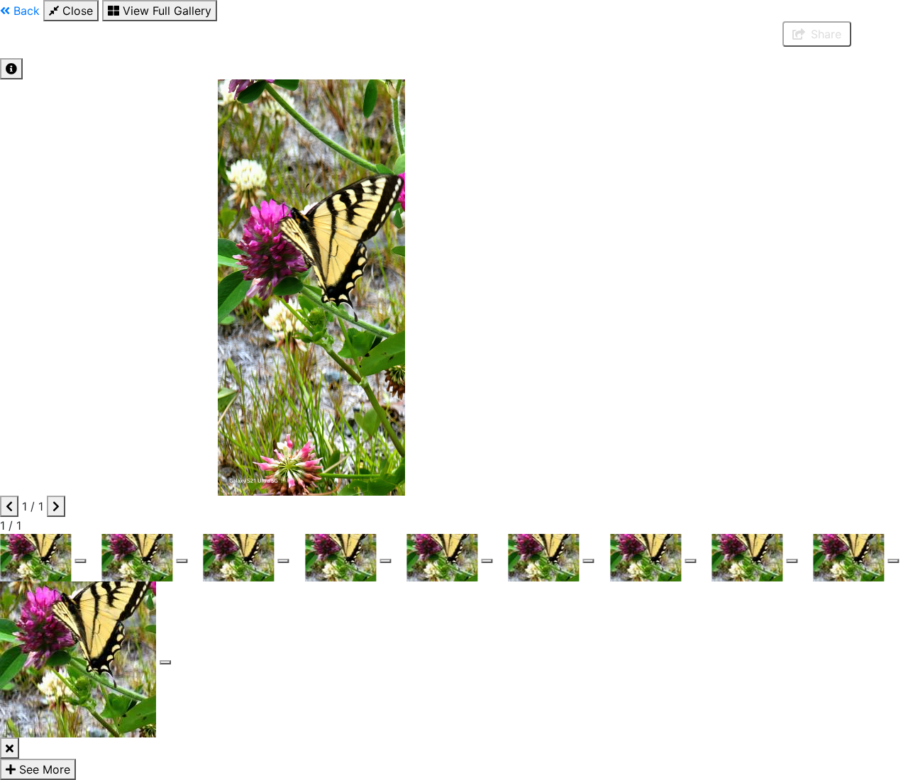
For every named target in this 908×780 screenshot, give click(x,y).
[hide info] (9, 748)
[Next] (56, 506)
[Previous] (9, 506)
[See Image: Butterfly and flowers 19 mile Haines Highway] (80, 561)
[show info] (11, 68)
